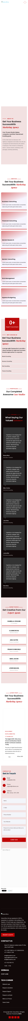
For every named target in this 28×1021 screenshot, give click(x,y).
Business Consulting (9, 201)
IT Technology (9, 736)
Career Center (6, 1002)
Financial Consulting (9, 221)
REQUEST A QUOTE (8, 935)
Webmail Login (6, 984)
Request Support (7, 991)
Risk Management (8, 278)
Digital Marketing (10, 734)
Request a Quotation (8, 988)
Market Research (8, 240)
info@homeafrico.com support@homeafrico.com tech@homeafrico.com (10, 957)
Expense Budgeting (9, 297)
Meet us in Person (7, 998)
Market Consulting (8, 259)
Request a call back (7, 995)
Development (8, 731)
